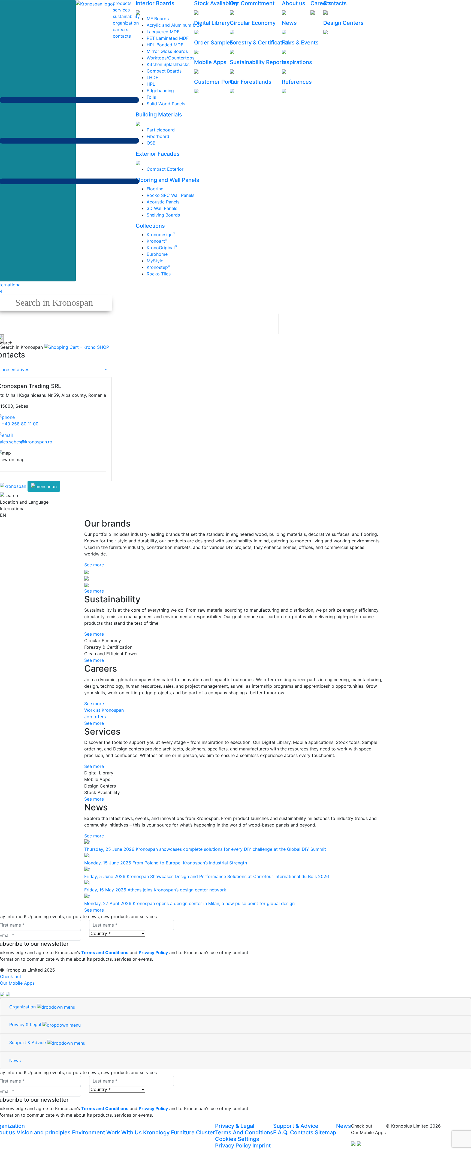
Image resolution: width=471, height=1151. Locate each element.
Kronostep (158, 267)
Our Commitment (252, 3)
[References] (284, 90)
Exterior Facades (158, 154)
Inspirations (297, 62)
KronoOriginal (162, 247)
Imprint (261, 1145)
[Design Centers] (325, 31)
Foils (151, 97)
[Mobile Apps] (196, 71)
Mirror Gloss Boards (167, 51)
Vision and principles (44, 1132)
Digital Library (212, 23)
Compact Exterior (165, 169)
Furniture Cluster (193, 1132)
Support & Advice (295, 1126)
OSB (151, 143)
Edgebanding (160, 90)
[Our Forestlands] (232, 90)
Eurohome (157, 254)
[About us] (284, 12)
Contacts (335, 3)
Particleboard (161, 130)
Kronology (156, 1132)
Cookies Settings (237, 1139)
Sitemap (325, 1132)
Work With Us (124, 1132)
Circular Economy (253, 23)
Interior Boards (155, 3)
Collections (150, 226)
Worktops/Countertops (170, 58)
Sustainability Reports (258, 62)
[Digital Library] (196, 31)
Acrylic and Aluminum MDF (174, 25)
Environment (88, 1132)
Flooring (155, 188)
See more (94, 564)
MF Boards (158, 18)
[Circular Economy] (232, 31)
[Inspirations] (284, 71)
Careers (320, 3)
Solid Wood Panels (166, 103)
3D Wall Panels (162, 208)
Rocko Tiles (159, 274)
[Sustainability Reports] (232, 71)
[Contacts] (325, 12)
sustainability (126, 16)
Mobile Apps (210, 62)
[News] (284, 31)
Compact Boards (164, 71)
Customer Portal (215, 82)
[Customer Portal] (196, 90)
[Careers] (312, 12)
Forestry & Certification (260, 42)
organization (126, 23)
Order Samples (213, 42)
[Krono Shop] (76, 346)
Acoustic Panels (163, 202)
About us (293, 3)
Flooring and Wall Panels (167, 180)
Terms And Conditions (244, 1132)
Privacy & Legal (234, 1126)
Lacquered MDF (163, 31)
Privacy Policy (233, 1145)
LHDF (152, 77)
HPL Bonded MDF (165, 44)
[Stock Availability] (196, 12)
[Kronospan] (14, 486)
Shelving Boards (163, 215)
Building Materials (159, 114)
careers (120, 29)
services (121, 10)
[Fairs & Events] (284, 51)
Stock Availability (216, 3)
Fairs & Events (300, 42)
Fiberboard (158, 136)
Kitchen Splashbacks (168, 64)
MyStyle (155, 260)
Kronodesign (161, 234)
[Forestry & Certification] (232, 51)
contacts (122, 36)
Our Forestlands (250, 82)
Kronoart (157, 241)
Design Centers (343, 23)
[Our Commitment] (232, 12)
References (297, 82)
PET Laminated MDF (168, 38)
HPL (151, 84)
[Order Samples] (196, 51)
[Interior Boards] (138, 12)
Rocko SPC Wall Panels (170, 195)
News (289, 23)
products (122, 3)
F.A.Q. (281, 1132)
